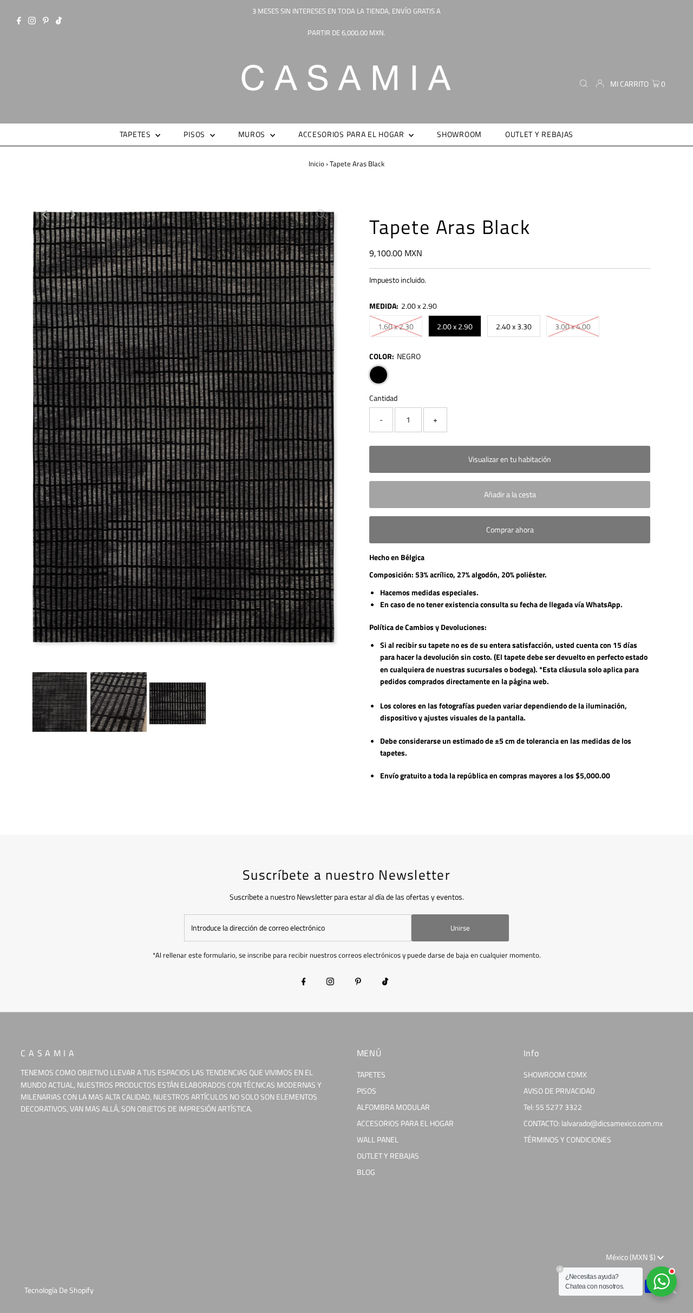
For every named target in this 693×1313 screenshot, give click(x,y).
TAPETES (371, 1074)
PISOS (366, 1090)
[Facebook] (19, 22)
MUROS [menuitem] (252, 134)
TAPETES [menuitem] (136, 134)
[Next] (72, 214)
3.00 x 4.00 (573, 326)
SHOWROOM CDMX (555, 1074)
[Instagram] (31, 22)
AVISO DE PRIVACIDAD (559, 1090)
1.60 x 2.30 (396, 326)
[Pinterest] (45, 22)
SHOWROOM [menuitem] (459, 134)
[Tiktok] (58, 22)
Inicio (316, 163)
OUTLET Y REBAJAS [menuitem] (539, 134)
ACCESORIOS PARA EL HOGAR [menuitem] (352, 134)
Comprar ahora (510, 529)
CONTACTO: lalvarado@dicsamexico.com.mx (593, 1123)
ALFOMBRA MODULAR (393, 1107)
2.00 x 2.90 (455, 326)
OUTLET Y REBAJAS (388, 1155)
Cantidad (383, 398)
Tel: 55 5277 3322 (553, 1107)
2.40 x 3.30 (514, 326)
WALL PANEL (377, 1139)
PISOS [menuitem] (195, 134)
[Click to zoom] (321, 214)
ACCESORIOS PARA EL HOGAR (405, 1123)
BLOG (366, 1172)
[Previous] (45, 214)
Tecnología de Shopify (59, 1290)
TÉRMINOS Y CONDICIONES (567, 1139)
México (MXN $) (631, 1257)
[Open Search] (584, 83)
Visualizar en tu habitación (509, 459)
